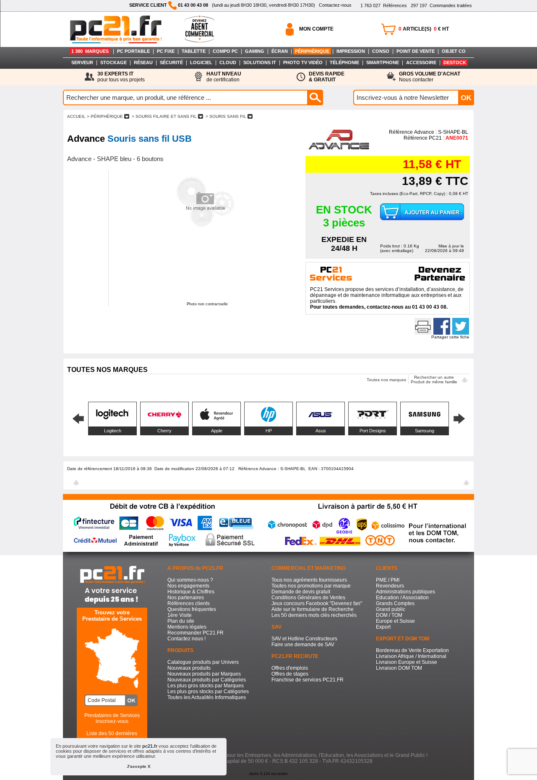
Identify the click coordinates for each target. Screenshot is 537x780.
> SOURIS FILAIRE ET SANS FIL (164, 116)
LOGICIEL (201, 62)
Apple (216, 430)
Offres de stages (289, 674)
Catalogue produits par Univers (203, 662)
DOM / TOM (389, 615)
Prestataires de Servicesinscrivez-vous (112, 718)
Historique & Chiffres (190, 592)
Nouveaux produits (189, 668)
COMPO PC (225, 51)
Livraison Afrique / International (411, 656)
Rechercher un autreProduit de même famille (434, 379)
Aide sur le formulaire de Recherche (312, 609)
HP (269, 430)
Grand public (390, 609)
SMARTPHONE (382, 62)
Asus (320, 430)
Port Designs (373, 430)
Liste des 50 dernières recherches (111, 736)
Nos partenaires (185, 598)
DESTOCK (454, 62)
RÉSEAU (143, 62)
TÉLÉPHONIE (344, 62)
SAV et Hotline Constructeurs (304, 639)
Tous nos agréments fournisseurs (309, 580)
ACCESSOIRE (421, 62)
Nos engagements (188, 586)
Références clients (188, 603)
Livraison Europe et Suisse (406, 662)
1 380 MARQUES (90, 51)
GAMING (254, 51)
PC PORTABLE (133, 51)
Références (383, 5)
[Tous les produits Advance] (339, 148)
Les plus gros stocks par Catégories (208, 691)
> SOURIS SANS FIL (226, 116)
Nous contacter (429, 77)
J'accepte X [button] (139, 766)
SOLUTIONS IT (259, 62)
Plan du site (180, 621)
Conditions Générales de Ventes (308, 598)
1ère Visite (179, 615)
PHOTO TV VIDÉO (303, 62)
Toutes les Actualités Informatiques (206, 697)
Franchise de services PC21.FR (307, 680)
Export (383, 627)
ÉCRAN (279, 51)
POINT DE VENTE (415, 51)
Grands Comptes (395, 603)
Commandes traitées (441, 5)
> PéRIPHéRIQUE (105, 116)
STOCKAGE (113, 62)
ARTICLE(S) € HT (424, 29)
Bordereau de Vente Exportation (412, 650)
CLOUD (227, 62)
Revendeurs (390, 586)
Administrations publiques (405, 592)
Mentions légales (186, 627)
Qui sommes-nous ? (190, 580)
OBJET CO (454, 51)
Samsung (424, 430)
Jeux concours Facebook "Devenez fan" (316, 603)
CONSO (380, 51)
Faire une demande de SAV (302, 644)
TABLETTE (194, 51)
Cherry (164, 430)
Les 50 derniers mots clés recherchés (314, 615)
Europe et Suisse (395, 621)
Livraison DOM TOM (399, 668)
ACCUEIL (76, 116)
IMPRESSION (350, 51)
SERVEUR (82, 62)
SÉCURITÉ (171, 62)
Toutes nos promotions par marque (311, 586)
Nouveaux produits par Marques (204, 674)
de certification (223, 77)
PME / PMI (387, 580)
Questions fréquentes (191, 609)
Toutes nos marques (386, 379)
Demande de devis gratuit (300, 592)
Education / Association (402, 598)
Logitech (112, 430)
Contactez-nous (335, 5)
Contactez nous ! (186, 639)
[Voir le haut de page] (464, 381)
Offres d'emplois (289, 668)
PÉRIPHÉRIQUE (312, 51)
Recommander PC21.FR (195, 633)
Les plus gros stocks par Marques (205, 686)
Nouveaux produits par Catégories (206, 680)
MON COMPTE (316, 29)
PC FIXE (166, 51)
